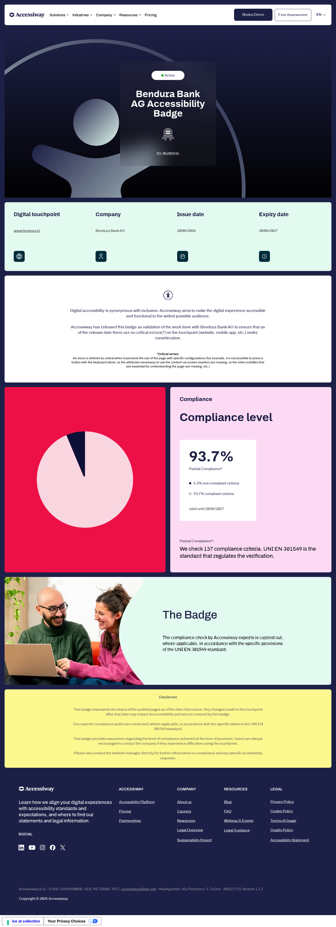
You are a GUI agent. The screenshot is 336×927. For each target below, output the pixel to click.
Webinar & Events (238, 821)
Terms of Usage (283, 821)
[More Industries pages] (91, 15)
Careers (184, 811)
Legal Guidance (237, 830)
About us (184, 802)
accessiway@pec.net (138, 889)
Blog (228, 802)
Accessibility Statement (289, 840)
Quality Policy (281, 830)
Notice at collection (23, 921)
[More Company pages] (114, 15)
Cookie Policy (281, 811)
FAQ (228, 811)
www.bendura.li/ (27, 231)
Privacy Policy (282, 802)
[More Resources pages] (140, 15)
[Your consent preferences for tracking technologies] (8, 922)
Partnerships (130, 821)
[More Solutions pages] (68, 15)
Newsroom (186, 821)
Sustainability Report (194, 840)
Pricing (125, 811)
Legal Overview (190, 830)
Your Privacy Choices (66, 921)
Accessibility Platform (137, 802)
